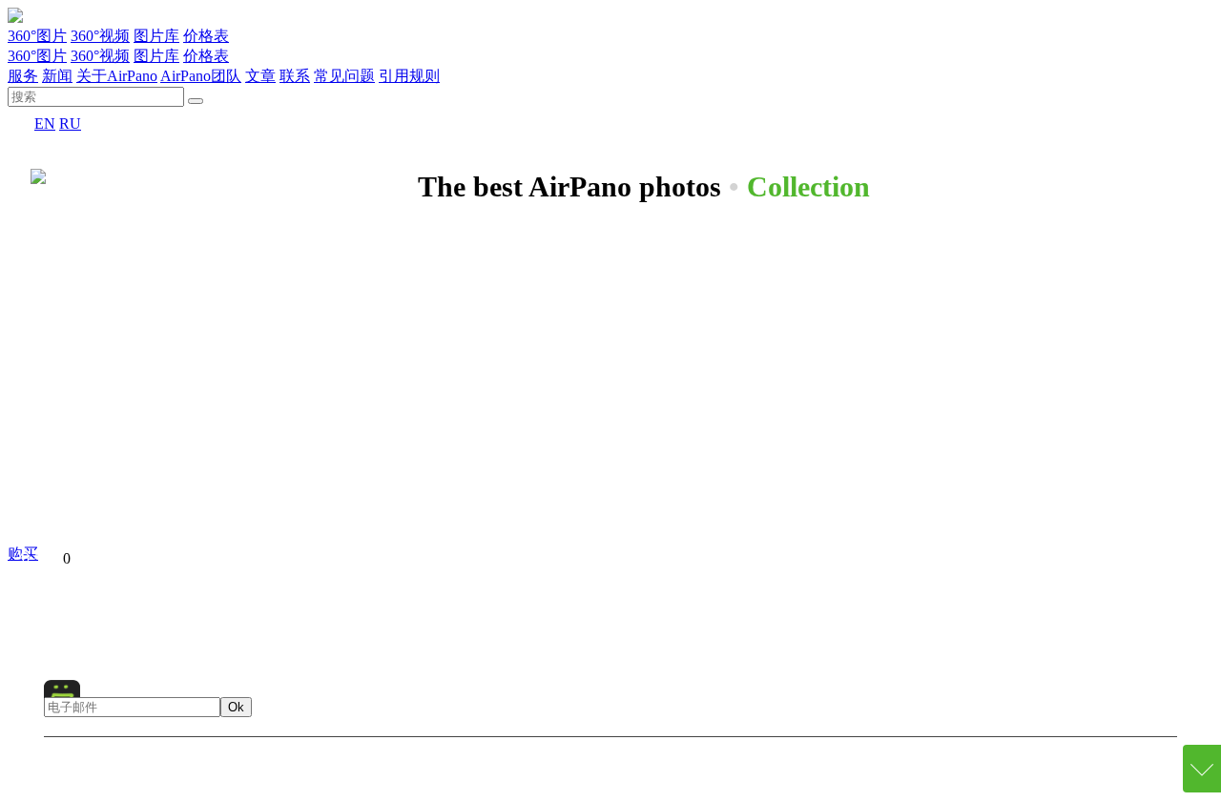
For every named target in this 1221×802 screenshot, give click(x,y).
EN (44, 123)
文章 (260, 76)
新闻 (57, 76)
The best (569, 596)
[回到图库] (38, 173)
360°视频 (100, 36)
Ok (236, 707)
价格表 (206, 36)
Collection (808, 186)
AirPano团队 (200, 76)
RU (70, 123)
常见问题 (344, 76)
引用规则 (409, 76)
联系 (294, 76)
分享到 (40, 558)
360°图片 (37, 36)
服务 (23, 76)
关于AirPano (116, 76)
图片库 (156, 36)
